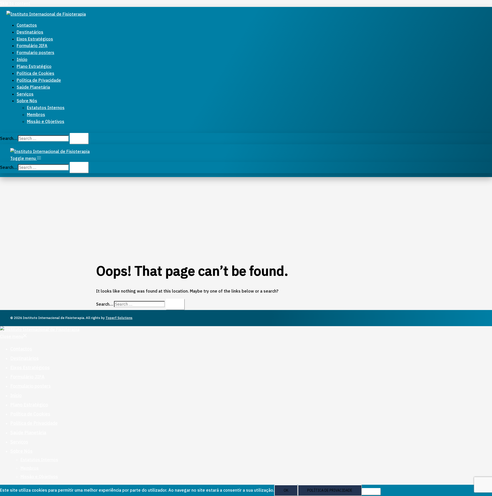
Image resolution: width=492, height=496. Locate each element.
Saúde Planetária (33, 87)
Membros (36, 114)
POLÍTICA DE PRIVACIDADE (329, 490)
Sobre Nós (27, 100)
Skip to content (15, 3)
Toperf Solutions (119, 318)
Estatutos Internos (46, 107)
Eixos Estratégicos (35, 39)
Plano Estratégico (34, 66)
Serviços (25, 94)
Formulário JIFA (32, 45)
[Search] (79, 138)
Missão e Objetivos (45, 121)
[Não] (371, 491)
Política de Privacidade (39, 80)
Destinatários (30, 32)
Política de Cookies (35, 73)
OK (286, 490)
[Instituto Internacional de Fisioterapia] (46, 14)
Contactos (27, 25)
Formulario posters (35, 52)
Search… (8, 138)
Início (22, 59)
